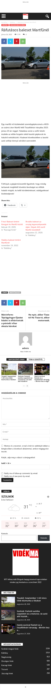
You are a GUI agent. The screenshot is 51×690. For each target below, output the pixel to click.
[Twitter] (10, 41)
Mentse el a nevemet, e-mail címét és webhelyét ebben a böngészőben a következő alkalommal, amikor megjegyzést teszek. (25, 449)
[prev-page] (24, 385)
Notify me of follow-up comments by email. (21, 473)
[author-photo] (25, 339)
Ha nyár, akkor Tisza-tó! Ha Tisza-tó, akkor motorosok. (39, 317)
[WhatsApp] (23, 41)
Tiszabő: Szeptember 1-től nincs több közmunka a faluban (8, 378)
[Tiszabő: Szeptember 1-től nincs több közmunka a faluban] (9, 369)
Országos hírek (7, 661)
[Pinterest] (16, 41)
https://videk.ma (25, 351)
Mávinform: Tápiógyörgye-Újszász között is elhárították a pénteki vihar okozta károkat (12, 320)
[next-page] (27, 385)
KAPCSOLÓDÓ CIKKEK (16, 359)
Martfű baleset (15, 292)
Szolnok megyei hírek (17, 25)
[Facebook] (4, 41)
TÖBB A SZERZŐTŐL (36, 359)
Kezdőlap (4, 22)
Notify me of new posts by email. (17, 476)
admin (25, 348)
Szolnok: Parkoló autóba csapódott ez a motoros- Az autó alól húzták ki (25, 378)
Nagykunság (6, 657)
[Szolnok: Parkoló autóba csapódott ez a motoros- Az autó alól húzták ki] (25, 369)
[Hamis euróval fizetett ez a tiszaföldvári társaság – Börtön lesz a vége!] (42, 369)
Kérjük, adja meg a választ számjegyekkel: (18, 457)
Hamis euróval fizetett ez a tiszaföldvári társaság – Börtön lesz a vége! (41, 378)
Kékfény (12, 22)
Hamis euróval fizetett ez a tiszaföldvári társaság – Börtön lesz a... (33, 627)
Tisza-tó (4, 669)
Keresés (4, 534)
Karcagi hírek (6, 665)
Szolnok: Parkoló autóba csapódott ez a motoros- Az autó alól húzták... (32, 614)
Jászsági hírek (7, 673)
